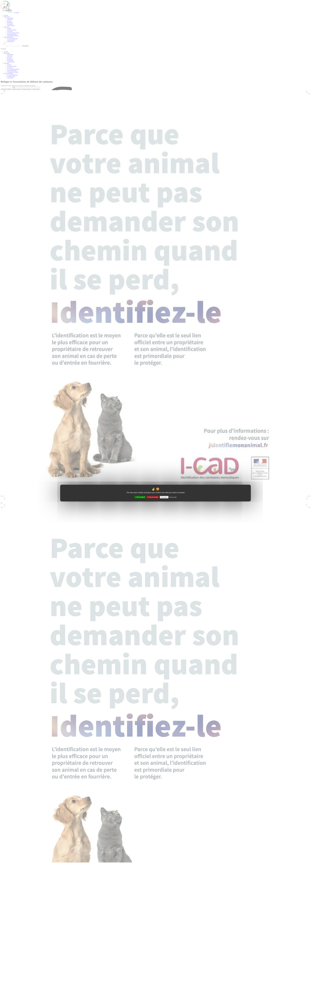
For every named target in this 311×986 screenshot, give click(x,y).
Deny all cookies (153, 497)
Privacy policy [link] (173, 497)
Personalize (164, 497)
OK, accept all (140, 497)
